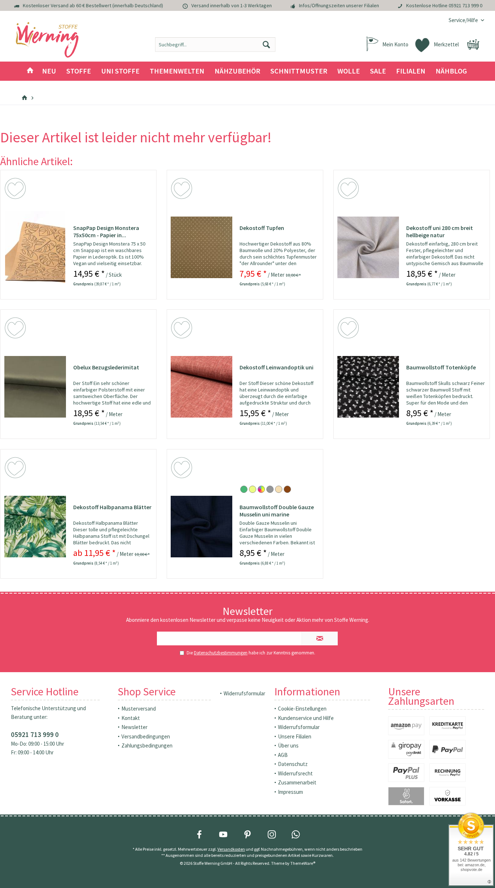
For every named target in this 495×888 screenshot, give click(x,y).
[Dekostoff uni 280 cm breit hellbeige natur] (368, 247)
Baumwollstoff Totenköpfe (441, 367)
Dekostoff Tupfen (262, 227)
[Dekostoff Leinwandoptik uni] (201, 387)
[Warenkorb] (473, 44)
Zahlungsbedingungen (146, 745)
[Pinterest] (247, 834)
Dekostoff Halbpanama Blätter (112, 507)
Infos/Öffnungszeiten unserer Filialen (339, 5)
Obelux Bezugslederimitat (106, 367)
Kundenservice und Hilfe (306, 718)
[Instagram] (272, 834)
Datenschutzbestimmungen (221, 653)
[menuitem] (463, 20)
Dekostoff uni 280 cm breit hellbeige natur (439, 231)
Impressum (290, 791)
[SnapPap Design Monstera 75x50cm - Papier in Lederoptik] (35, 247)
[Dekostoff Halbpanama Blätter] (35, 526)
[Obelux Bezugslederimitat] (35, 387)
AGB (283, 754)
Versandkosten (231, 849)
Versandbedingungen (145, 736)
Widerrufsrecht (295, 773)
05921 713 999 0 (465, 5)
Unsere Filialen (294, 736)
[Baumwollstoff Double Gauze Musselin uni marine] (201, 526)
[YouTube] (223, 834)
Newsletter (134, 727)
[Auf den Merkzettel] (16, 189)
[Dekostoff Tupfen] (201, 247)
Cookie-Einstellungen (302, 708)
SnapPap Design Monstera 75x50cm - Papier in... (106, 231)
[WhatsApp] (295, 834)
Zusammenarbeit (297, 782)
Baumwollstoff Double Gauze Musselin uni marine (277, 510)
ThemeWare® (302, 863)
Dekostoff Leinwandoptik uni (276, 367)
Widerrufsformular (244, 693)
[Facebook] (199, 834)
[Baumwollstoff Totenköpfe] (368, 387)
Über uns (288, 745)
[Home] (30, 71)
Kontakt (130, 718)
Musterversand (138, 708)
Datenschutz (293, 764)
